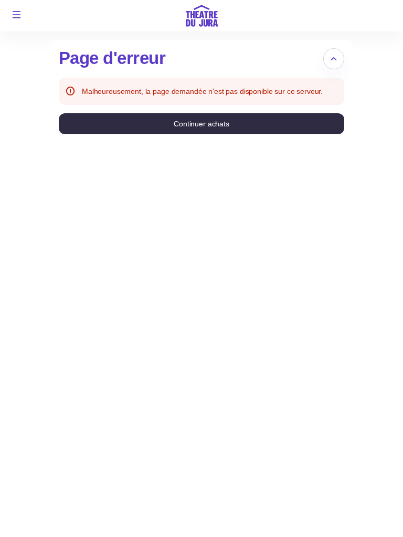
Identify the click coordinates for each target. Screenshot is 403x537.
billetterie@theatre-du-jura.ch (341, 497)
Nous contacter (318, 521)
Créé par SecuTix (322, 473)
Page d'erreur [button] (112, 58)
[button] (17, 14)
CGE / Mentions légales (332, 508)
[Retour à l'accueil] (201, 16)
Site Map (308, 485)
